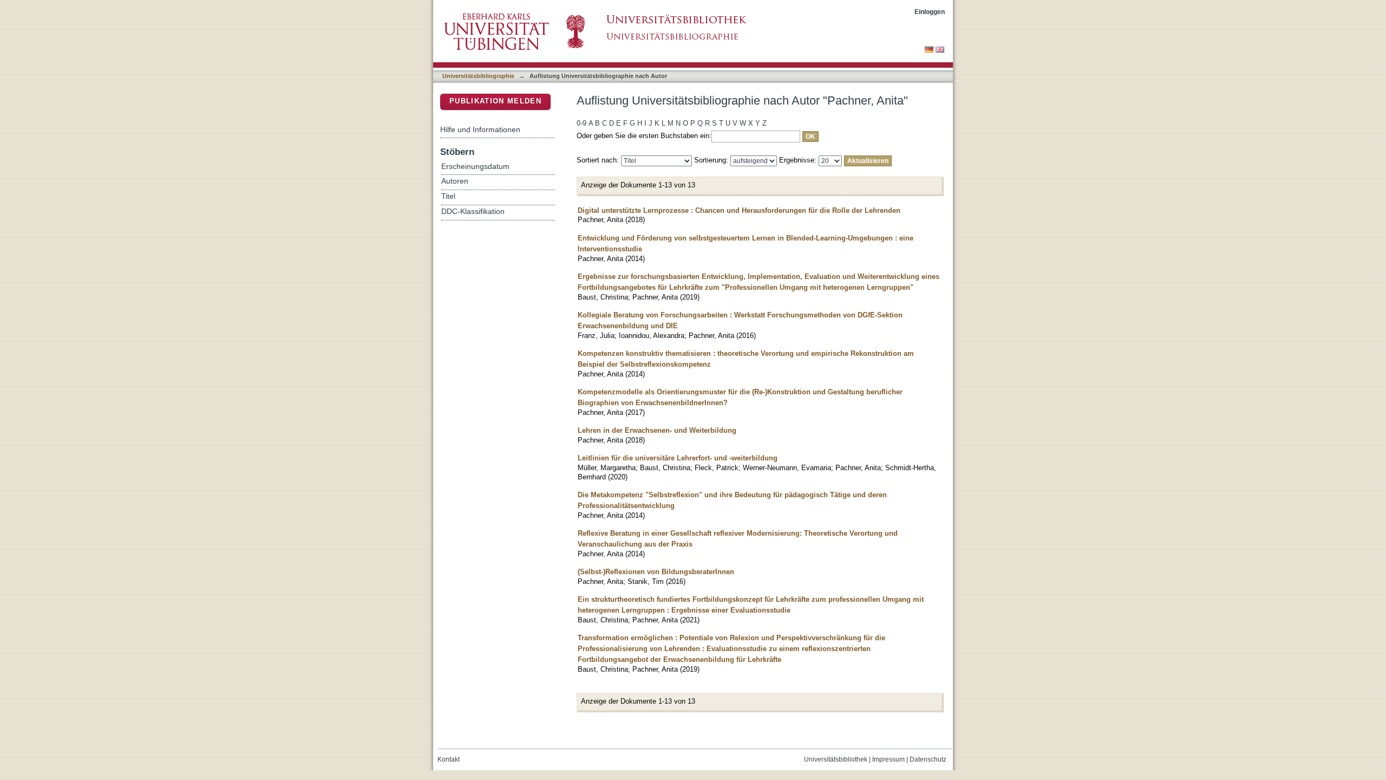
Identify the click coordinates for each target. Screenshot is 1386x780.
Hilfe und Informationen (480, 129)
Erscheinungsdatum (475, 166)
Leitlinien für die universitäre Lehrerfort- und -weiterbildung (677, 458)
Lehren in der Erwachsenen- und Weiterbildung (657, 430)
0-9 (581, 123)
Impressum (888, 759)
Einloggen (929, 11)
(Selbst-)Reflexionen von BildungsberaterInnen (656, 572)
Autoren (454, 181)
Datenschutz (928, 759)
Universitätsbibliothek (835, 759)
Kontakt (448, 759)
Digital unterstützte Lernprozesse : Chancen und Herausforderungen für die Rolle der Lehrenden (739, 210)
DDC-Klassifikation (473, 211)
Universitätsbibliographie (478, 76)
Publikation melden (495, 101)
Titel (448, 196)
